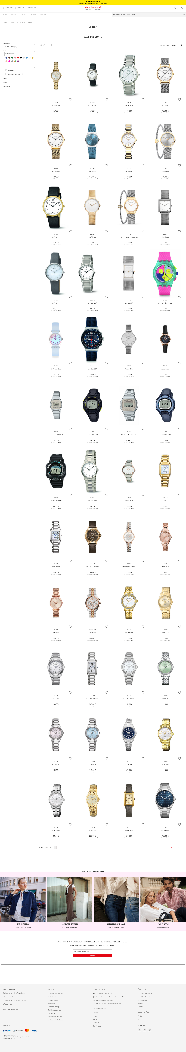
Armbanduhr (56, 105)
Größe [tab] (5, 82)
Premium (96, 1023)
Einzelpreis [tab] (6, 86)
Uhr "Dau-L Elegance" (92, 566)
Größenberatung (53, 1007)
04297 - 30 (7, 1004)
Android (140, 1016)
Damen (13, 23)
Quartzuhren (10, 47)
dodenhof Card (53, 997)
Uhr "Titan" (56, 698)
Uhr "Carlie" (56, 632)
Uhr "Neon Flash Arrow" (165, 303)
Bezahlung (51, 1013)
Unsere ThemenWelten (55, 994)
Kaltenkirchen (32, 8)
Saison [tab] (5, 67)
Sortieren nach (164, 45)
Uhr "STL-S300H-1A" (56, 501)
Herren (95, 1016)
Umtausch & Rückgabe (56, 1020)
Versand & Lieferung (55, 1017)
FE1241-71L (92, 764)
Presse (140, 1007)
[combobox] (149, 14)
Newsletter (51, 1003)
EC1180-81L (129, 764)
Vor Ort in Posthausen (145, 994)
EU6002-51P (165, 632)
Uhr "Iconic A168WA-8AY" (128, 435)
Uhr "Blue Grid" (92, 369)
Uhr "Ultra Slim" (165, 830)
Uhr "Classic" (92, 171)
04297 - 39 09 (9, 997)
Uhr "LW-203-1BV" (92, 435)
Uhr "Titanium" (165, 105)
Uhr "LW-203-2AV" (165, 435)
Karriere (140, 1003)
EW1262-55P (92, 830)
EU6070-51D (56, 830)
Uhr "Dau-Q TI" (92, 105)
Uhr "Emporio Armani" (128, 566)
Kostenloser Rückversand (104, 1000)
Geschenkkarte (53, 1000)
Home (5, 23)
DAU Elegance (129, 632)
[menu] (93, 15)
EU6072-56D (165, 764)
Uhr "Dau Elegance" (129, 698)
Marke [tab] (5, 78)
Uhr (165, 501)
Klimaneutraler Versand (104, 994)
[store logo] (93, 7)
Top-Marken (97, 1026)
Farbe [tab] (5, 51)
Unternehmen (142, 1000)
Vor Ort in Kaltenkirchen (146, 997)
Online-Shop (9, 8)
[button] (70, 99)
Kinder (95, 1019)
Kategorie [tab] (6, 43)
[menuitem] (4, 15)
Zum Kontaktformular (10, 1010)
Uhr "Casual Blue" (56, 369)
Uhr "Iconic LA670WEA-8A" (56, 435)
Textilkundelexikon (54, 1010)
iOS (139, 1019)
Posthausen (20, 8)
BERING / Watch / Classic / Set (129, 237)
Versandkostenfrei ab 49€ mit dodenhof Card (111, 997)
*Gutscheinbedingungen (9, 1035)
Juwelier (22, 23)
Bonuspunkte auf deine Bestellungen (108, 1003)
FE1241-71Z (56, 764)
